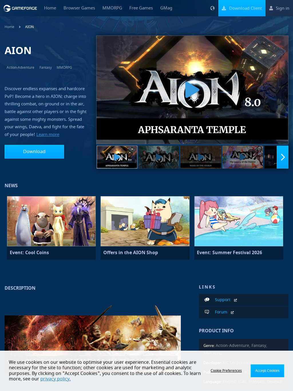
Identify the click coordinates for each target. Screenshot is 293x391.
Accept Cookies (267, 370)
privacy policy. (55, 379)
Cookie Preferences (226, 370)
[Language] (212, 8)
